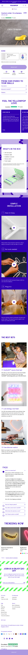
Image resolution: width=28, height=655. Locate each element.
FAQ (2, 605)
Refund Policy (4, 612)
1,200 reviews (8, 646)
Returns (2, 608)
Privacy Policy (4, 614)
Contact (3, 610)
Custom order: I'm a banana (12, 557)
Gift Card (3, 620)
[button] (3, 51)
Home (3, 557)
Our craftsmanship (16, 607)
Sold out (14, 652)
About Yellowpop (15, 605)
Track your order (4, 599)
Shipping (3, 607)
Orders (2, 597)
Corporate (14, 597)
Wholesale (14, 599)
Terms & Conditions (5, 615)
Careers (13, 608)
